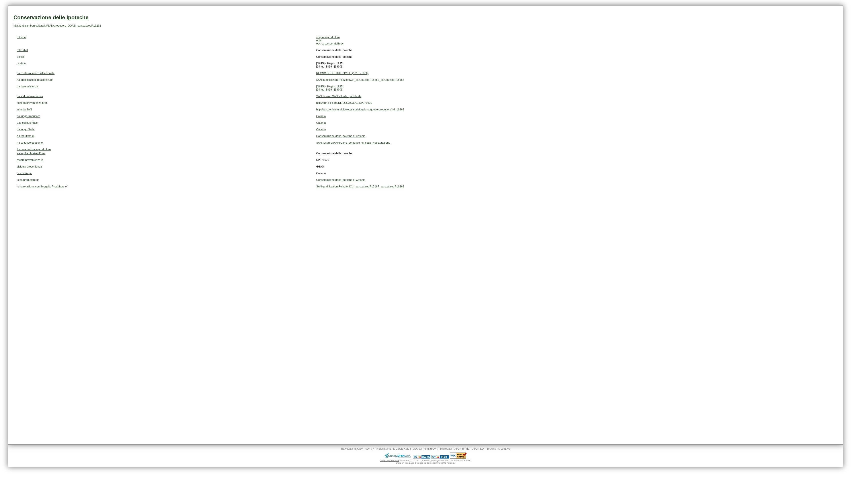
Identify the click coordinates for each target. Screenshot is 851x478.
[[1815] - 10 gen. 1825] (329, 86)
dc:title (21, 56)
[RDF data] (440, 457)
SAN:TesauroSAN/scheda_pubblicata (338, 96)
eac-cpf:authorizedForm (31, 153)
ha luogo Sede (26, 129)
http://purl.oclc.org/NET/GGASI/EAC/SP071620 (344, 102)
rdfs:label (22, 50)
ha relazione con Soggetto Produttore (42, 186)
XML (406, 448)
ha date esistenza (27, 86)
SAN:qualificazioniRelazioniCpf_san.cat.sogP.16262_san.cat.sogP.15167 (360, 79)
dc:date (21, 63)
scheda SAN (24, 109)
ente (319, 40)
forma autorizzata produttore (34, 149)
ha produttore (28, 179)
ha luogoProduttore (28, 116)
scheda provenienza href (32, 102)
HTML (465, 448)
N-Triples (378, 448)
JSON (399, 448)
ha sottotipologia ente (30, 142)
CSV (360, 448)
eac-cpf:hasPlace (27, 122)
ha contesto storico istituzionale (36, 73)
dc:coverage (24, 173)
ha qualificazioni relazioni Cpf (35, 79)
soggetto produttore (328, 37)
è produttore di (25, 136)
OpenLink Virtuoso (389, 460)
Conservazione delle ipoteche (51, 17)
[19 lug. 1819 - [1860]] (329, 89)
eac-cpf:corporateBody (330, 43)
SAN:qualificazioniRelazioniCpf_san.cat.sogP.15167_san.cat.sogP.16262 (360, 186)
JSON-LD (478, 448)
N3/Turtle (389, 448)
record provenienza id (30, 160)
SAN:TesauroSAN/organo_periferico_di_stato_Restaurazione (353, 142)
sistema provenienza (29, 166)
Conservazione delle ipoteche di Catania (340, 136)
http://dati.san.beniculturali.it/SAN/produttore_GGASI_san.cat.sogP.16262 (57, 25)
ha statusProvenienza (30, 96)
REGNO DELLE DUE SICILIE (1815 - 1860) (342, 73)
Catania (321, 116)
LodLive (505, 448)
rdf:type (21, 37)
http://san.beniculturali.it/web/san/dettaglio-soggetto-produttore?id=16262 (360, 109)
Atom (426, 448)
